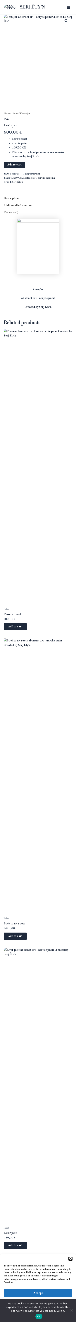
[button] (70, 1259)
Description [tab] (11, 198)
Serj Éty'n (17, 181)
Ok (39, 1316)
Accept (38, 1293)
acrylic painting (46, 177)
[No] (71, 1310)
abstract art (30, 177)
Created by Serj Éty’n (38, 307)
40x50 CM (16, 177)
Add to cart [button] (15, 626)
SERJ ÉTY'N (32, 7)
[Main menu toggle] (68, 7)
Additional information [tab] (18, 205)
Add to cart (14, 164)
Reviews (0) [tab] (11, 212)
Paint (16, 113)
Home (7, 113)
